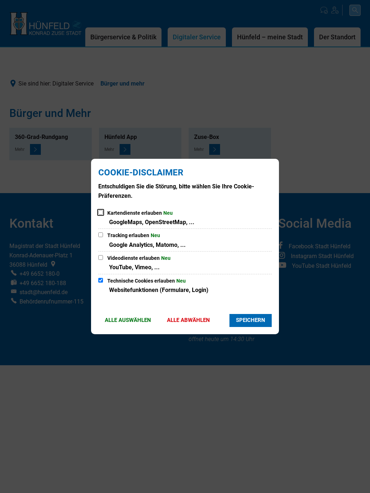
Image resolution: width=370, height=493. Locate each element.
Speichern (250, 320)
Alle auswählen (128, 320)
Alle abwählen (188, 320)
